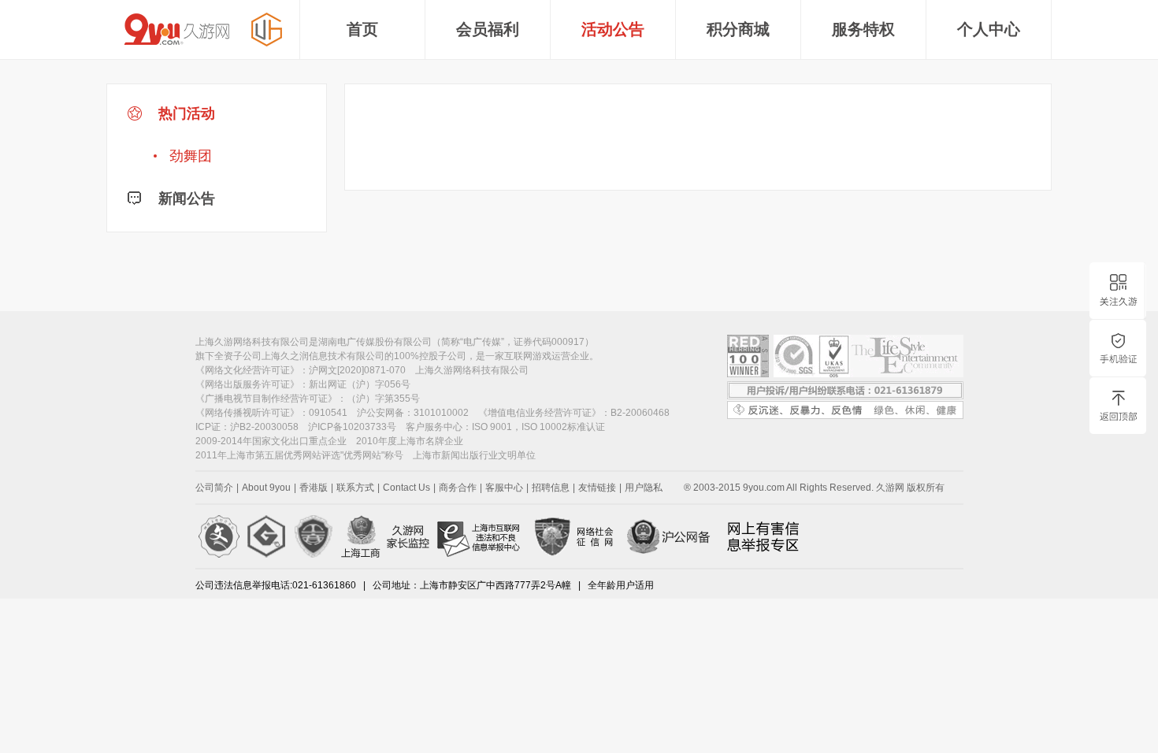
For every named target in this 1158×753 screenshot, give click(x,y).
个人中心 (988, 29)
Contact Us (406, 487)
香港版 (313, 487)
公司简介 (214, 487)
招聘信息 (551, 487)
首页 (362, 29)
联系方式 (355, 487)
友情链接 (597, 487)
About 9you (266, 487)
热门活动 (184, 135)
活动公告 (612, 29)
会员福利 (487, 29)
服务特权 (863, 29)
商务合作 (458, 487)
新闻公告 (184, 198)
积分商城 (738, 29)
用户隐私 (644, 487)
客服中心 (504, 487)
